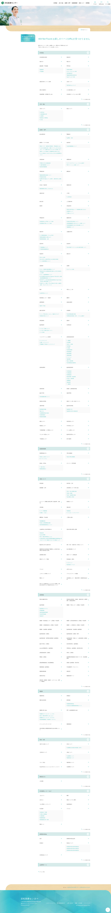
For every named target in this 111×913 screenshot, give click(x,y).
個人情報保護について (71, 549)
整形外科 (41, 231)
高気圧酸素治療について (45, 396)
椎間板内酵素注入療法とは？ (45, 237)
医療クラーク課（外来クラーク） (74, 401)
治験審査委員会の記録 (44, 413)
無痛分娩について (70, 757)
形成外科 (68, 243)
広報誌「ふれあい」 (44, 512)
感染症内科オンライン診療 (45, 81)
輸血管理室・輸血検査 (71, 376)
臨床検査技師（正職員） (45, 633)
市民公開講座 (69, 453)
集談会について (70, 843)
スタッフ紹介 (42, 762)
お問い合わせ (69, 569)
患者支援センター (70, 421)
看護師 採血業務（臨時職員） (46, 629)
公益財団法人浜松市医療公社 (46, 529)
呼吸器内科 (42, 171)
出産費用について (70, 756)
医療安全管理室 (43, 401)
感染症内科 (42, 193)
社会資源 (41, 808)
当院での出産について (44, 744)
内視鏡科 (68, 310)
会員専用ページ (43, 865)
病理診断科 (42, 320)
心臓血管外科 (69, 231)
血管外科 (41, 243)
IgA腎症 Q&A (70, 137)
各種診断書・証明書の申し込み (46, 94)
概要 (68, 795)
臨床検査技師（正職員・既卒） (73, 633)
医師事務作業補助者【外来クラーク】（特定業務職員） (77, 657)
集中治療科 (69, 438)
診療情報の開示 (43, 554)
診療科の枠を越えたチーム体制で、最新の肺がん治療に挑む (51, 179)
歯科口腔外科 (42, 310)
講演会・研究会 (43, 463)
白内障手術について (44, 293)
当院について (81, 3)
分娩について (69, 752)
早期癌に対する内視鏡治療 (45, 163)
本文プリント (84, 29)
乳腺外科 (41, 253)
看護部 (41, 691)
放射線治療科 (69, 302)
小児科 (68, 193)
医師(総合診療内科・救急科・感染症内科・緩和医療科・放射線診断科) (77, 600)
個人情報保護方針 (61, 903)
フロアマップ (69, 562)
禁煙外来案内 (69, 69)
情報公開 (68, 507)
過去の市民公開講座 (71, 456)
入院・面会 (61, 3)
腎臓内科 (68, 134)
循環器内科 (69, 159)
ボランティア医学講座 (71, 463)
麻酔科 (68, 297)
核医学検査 (69, 355)
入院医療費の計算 (43, 114)
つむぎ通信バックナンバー (45, 804)
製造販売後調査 (43, 416)
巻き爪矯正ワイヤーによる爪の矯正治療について (76, 247)
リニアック (69, 357)
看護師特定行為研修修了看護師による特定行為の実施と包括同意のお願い (50, 549)
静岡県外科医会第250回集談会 (73, 850)
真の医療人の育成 (70, 496)
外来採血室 (69, 371)
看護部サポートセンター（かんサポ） (47, 717)
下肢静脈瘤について (44, 247)
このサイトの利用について (45, 573)
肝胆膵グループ (70, 211)
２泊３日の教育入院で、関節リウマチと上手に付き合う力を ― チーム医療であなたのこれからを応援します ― (51, 148)
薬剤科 (68, 320)
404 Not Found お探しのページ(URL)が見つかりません (28, 38)
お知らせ (41, 799)
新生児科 (41, 201)
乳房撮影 (69, 342)
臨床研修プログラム (44, 608)
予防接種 (41, 71)
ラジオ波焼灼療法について (45, 261)
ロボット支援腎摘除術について (46, 274)
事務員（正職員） (43, 657)
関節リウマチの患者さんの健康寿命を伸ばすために (50, 151)
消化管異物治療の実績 (71, 314)
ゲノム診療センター (71, 430)
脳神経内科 (69, 185)
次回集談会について (44, 855)
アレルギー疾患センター (45, 434)
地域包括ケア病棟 (43, 812)
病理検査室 (69, 374)
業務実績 (69, 510)
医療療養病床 (42, 817)
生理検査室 (69, 372)
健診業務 (69, 359)
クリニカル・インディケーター (73, 512)
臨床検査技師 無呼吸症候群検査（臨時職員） (49, 638)
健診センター (42, 421)
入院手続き (42, 112)
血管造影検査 (69, 349)
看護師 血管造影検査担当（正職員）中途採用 (76, 620)
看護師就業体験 (43, 671)
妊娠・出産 (42, 739)
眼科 (40, 289)
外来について (69, 744)
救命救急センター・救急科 (45, 297)
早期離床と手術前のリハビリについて (47, 344)
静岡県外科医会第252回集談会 (73, 846)
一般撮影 (69, 340)
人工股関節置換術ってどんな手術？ (47, 235)
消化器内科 (42, 159)
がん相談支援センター (71, 90)
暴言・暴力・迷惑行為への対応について (75, 544)
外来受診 (55, 3)
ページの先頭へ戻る (86, 99)
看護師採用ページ (70, 675)
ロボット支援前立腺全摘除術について (47, 269)
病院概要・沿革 (43, 487)
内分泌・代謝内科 (43, 185)
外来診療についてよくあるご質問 (74, 94)
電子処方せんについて (71, 85)
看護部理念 (42, 695)
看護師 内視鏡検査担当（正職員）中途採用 (49, 625)
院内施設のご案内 (70, 559)
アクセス (41, 569)
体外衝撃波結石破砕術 (71, 362)
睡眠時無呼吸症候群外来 (72, 75)
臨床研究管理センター (71, 434)
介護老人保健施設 (43, 814)
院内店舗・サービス (71, 564)
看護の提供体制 (43, 700)
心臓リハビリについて (44, 342)
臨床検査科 (42, 325)
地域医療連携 (74, 3)
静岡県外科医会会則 (71, 838)
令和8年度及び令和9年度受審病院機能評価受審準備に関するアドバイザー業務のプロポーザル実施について (51, 539)
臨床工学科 (42, 393)
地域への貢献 (69, 493)
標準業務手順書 (43, 409)
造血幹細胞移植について (72, 146)
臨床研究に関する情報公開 (72, 411)
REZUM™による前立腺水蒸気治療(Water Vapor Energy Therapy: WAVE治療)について (50, 280)
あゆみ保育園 (42, 534)
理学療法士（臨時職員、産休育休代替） (75, 648)
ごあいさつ (42, 795)
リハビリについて (43, 340)
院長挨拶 (41, 483)
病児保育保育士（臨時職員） (73, 643)
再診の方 (68, 61)
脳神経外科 (69, 217)
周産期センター (43, 425)
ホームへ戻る (42, 871)
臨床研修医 (42, 605)
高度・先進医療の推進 (71, 495)
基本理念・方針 (70, 483)
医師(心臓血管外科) (44, 599)
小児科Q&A (69, 196)
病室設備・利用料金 (44, 117)
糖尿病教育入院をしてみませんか (46, 188)
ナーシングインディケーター (46, 724)
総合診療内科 (42, 134)
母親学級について (70, 762)
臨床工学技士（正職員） (45, 643)
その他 (41, 119)
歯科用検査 (69, 353)
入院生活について (43, 752)
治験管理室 (42, 405)
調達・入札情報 (78, 903)
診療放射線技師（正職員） (45, 652)
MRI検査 (68, 346)
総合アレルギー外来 (71, 77)
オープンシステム (43, 458)
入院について (42, 108)
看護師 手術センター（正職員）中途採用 (75, 605)
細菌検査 (69, 380)
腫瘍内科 (68, 171)
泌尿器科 (41, 265)
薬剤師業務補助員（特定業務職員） (47, 662)
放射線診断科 (42, 367)
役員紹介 (41, 843)
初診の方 (41, 61)
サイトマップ (87, 903)
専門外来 (68, 66)
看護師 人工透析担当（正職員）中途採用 (75, 625)
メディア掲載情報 (43, 510)
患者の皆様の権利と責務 (72, 529)
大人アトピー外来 (70, 269)
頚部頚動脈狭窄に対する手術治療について (75, 225)
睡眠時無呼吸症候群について (45, 175)
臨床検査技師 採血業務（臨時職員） (74, 629)
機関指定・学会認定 (44, 517)
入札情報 (41, 781)
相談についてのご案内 (71, 799)
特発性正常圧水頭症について (72, 221)
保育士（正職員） (70, 652)
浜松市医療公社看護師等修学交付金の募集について (50, 729)
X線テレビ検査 (70, 344)
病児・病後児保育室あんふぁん (46, 536)
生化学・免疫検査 (70, 378)
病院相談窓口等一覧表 (44, 819)
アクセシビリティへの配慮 (72, 573)
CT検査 (68, 347)
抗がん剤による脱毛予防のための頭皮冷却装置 (49, 259)
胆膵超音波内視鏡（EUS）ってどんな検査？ (75, 315)
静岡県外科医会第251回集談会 (73, 848)
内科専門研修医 (43, 614)
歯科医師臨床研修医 (44, 612)
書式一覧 (41, 411)
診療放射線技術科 (70, 337)
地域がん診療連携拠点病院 (45, 522)
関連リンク (42, 578)
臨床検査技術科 (70, 367)
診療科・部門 (67, 3)
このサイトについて (50, 903)
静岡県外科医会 (43, 834)
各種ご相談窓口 (43, 90)
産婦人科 (68, 253)
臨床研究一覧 (69, 409)
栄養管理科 (42, 388)
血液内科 (68, 142)
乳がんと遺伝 (42, 257)
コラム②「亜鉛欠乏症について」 (46, 330)
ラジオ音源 (42, 332)
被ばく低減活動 (70, 360)
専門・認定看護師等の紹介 (72, 710)
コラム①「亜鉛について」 (45, 328)
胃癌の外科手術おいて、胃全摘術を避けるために (76, 209)
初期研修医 (42, 610)
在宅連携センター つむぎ (45, 791)
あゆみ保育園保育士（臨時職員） (46, 648)
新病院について (70, 501)
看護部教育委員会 (70, 703)
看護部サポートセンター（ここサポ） (47, 713)
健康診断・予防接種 (44, 66)
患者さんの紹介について (45, 456)
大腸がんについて (70, 213)
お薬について (69, 81)
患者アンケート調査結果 (72, 554)
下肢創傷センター (43, 438)
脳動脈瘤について (70, 227)
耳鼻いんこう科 (70, 289)
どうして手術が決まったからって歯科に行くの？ (49, 314)
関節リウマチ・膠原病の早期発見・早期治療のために (50, 146)
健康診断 (41, 69)
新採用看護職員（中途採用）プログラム (48, 719)
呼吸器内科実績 (43, 176)
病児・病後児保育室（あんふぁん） (47, 715)
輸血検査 (69, 382)
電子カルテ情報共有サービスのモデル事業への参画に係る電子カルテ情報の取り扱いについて (50, 584)
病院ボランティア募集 (44, 559)
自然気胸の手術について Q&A (46, 223)
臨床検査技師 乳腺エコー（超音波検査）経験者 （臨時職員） (78, 638)
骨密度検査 (69, 351)
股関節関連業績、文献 (44, 239)
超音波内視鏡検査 (43, 166)
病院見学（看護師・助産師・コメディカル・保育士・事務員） (50, 680)
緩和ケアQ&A (42, 305)
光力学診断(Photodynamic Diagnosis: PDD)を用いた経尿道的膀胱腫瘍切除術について (51, 277)
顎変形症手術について (44, 315)
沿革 (40, 838)
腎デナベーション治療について (73, 164)
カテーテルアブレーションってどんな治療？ (75, 163)
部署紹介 (68, 695)
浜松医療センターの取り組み (73, 487)
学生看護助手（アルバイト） (73, 667)
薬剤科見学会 (42, 675)
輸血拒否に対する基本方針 (45, 544)
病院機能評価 (42, 521)
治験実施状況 (42, 414)
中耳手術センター (70, 425)
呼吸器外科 (42, 217)
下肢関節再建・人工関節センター (46, 430)
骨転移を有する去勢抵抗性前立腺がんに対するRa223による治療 (51, 272)
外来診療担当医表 (43, 57)
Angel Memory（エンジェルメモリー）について (49, 766)
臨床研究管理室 (70, 405)
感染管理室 (69, 393)
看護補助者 (69, 724)
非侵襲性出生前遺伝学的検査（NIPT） (74, 747)
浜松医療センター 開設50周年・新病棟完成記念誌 (77, 578)
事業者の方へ (43, 776)
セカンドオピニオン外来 (72, 71)
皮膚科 (68, 265)
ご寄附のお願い (70, 517)
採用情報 (87, 3)
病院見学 (41, 616)
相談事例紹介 (69, 804)
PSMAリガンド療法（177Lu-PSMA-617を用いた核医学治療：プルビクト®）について (50, 284)
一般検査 (69, 384)
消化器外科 (69, 205)
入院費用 (41, 116)
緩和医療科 (42, 302)
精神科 (41, 205)
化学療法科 (69, 325)
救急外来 (68, 57)
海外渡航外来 (69, 73)
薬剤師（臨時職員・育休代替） (73, 662)
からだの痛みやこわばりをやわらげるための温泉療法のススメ (51, 154)
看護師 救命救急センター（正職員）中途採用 (49, 620)
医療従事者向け (43, 468)
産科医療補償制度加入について (46, 524)
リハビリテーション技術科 (45, 337)
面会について (69, 108)
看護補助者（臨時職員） (45, 667)
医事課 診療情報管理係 (72, 388)
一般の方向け (42, 466)
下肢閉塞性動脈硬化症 (44, 249)
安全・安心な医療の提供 (72, 491)
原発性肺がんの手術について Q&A (46, 221)
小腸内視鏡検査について (45, 164)
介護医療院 (42, 815)
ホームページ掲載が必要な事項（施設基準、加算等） (50, 502)
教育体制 (68, 700)
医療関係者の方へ (43, 453)
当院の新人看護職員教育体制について (74, 705)
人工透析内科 (69, 201)
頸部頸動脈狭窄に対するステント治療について (76, 223)
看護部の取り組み (43, 710)
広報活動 (41, 507)
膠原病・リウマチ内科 (44, 142)
